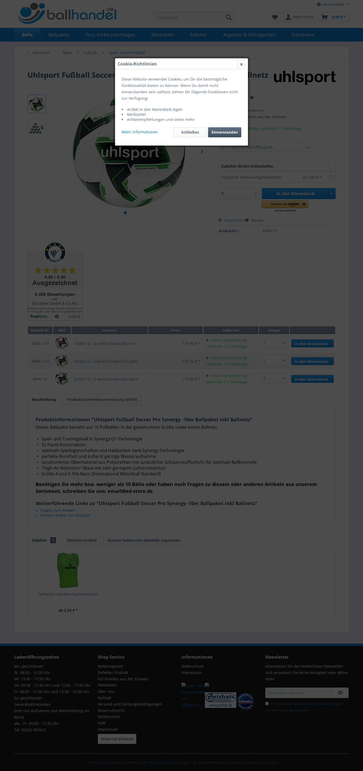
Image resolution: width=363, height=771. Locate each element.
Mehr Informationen (140, 131)
